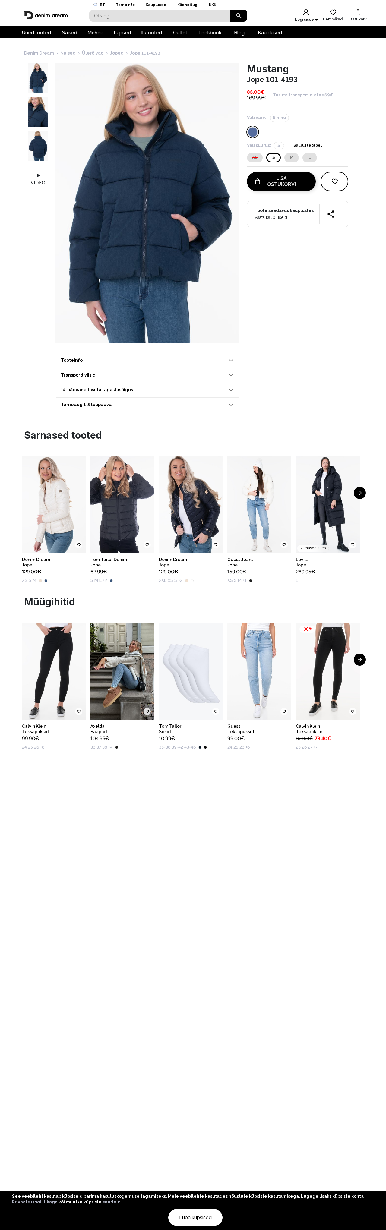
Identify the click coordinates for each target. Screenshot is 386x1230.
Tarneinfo (125, 5)
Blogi (239, 33)
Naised (69, 33)
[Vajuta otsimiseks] (238, 16)
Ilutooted (151, 33)
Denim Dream (39, 53)
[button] (147, 360)
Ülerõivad (93, 53)
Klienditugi (187, 5)
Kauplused (156, 5)
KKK (212, 5)
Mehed (95, 33)
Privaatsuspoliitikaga (35, 1202)
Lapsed (122, 33)
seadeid (112, 1202)
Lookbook (209, 33)
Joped (117, 53)
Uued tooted (36, 33)
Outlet (180, 33)
